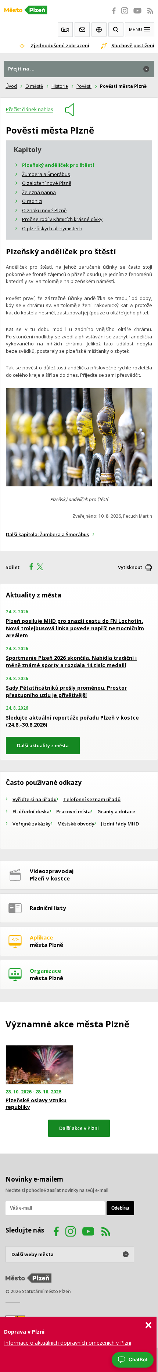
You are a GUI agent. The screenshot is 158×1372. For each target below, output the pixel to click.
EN (99, 30)
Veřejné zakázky (31, 823)
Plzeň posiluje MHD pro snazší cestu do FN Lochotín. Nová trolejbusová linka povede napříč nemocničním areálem (75, 628)
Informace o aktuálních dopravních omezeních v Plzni (67, 1342)
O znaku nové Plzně (44, 210)
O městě (34, 86)
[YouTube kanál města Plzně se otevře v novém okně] (88, 1232)
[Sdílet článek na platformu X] (43, 568)
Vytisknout (130, 567)
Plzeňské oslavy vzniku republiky (36, 1103)
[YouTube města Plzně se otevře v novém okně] (137, 14)
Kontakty (82, 29)
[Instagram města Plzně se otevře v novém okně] (124, 14)
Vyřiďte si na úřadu (34, 799)
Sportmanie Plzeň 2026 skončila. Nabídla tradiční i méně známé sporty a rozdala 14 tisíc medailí (71, 661)
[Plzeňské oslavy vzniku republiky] (39, 1065)
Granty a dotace (116, 811)
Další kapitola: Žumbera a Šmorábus (47, 534)
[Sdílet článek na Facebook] (29, 568)
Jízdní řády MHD (120, 823)
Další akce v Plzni (79, 1128)
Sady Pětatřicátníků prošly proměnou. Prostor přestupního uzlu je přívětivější (66, 691)
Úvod (11, 86)
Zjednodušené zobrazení (59, 45)
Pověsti (83, 86)
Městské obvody (75, 823)
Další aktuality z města (43, 745)
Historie (59, 86)
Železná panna (39, 192)
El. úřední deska (31, 811)
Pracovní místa (73, 811)
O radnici (32, 201)
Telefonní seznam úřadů (92, 799)
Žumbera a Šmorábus (46, 174)
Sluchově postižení (132, 45)
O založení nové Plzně (46, 183)
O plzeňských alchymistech (52, 228)
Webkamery (65, 29)
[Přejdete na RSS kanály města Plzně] (150, 14)
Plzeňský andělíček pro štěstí (58, 165)
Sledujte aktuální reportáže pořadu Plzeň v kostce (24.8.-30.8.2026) (72, 721)
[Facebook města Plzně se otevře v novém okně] (112, 14)
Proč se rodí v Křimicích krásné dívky (62, 219)
